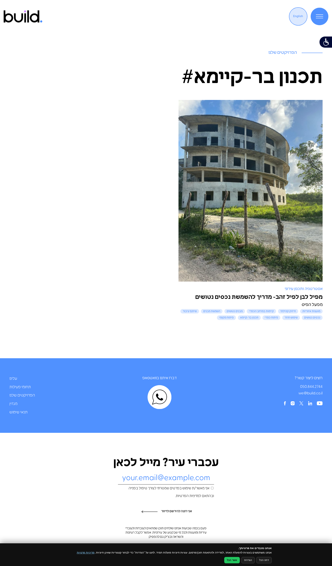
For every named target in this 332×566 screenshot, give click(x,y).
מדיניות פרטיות (86, 552)
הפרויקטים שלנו (22, 395)
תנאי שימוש (18, 412)
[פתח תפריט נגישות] (326, 42)
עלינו (13, 379)
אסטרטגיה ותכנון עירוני (304, 289)
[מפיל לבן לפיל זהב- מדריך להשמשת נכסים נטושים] (250, 191)
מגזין (13, 404)
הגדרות (248, 560)
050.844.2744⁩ (311, 387)
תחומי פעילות (20, 387)
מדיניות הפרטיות (187, 496)
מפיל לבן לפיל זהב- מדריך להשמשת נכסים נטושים (259, 297)
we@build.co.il (310, 393)
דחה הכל (264, 560)
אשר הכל (232, 560)
